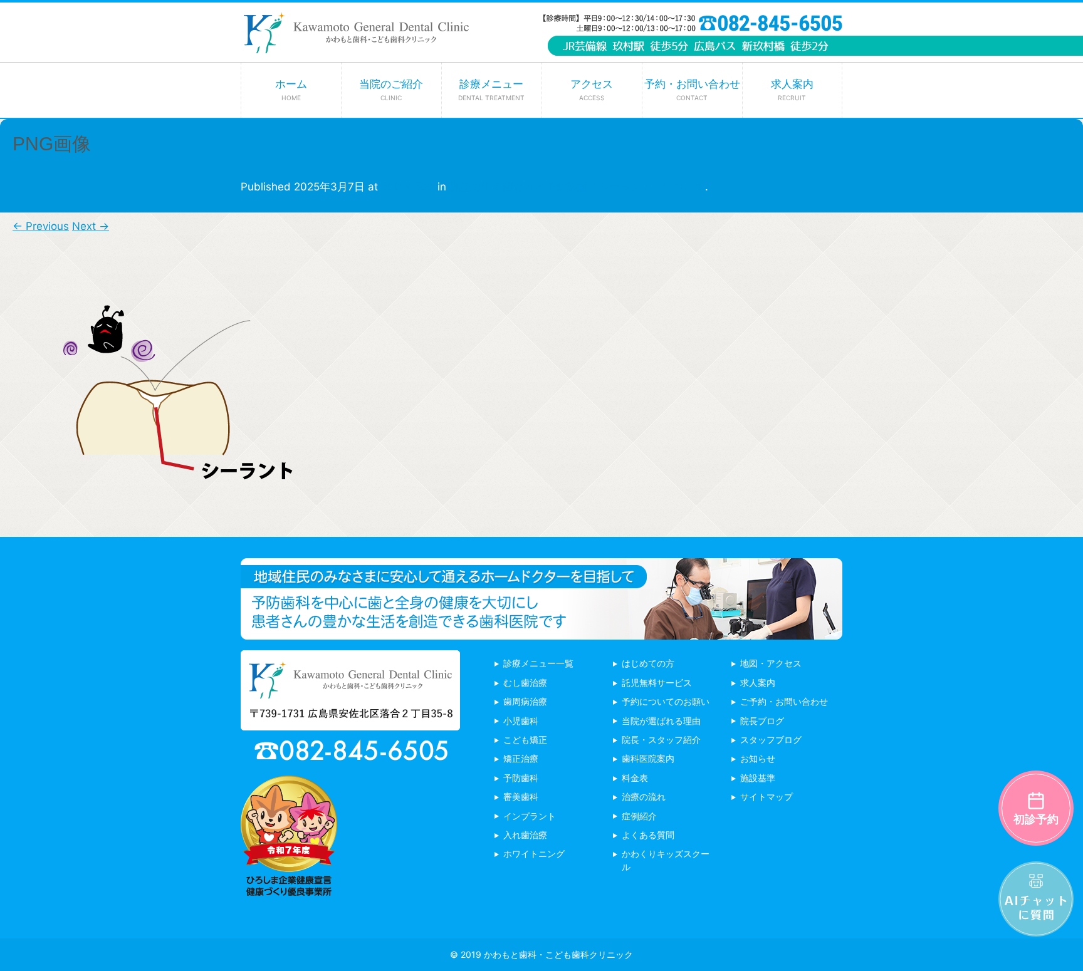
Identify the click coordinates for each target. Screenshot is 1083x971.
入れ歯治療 (525, 834)
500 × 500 (407, 186)
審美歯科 (520, 796)
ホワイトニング (534, 853)
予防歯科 (520, 777)
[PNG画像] (156, 527)
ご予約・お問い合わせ (784, 701)
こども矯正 (525, 739)
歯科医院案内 (648, 758)
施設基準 (757, 777)
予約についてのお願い (665, 701)
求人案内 (792, 89)
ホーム (291, 89)
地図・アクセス (771, 663)
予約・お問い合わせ (692, 89)
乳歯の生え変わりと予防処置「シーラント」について (577, 186)
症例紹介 (639, 816)
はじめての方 (648, 663)
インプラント (529, 816)
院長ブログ (762, 720)
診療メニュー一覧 (538, 663)
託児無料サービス (657, 682)
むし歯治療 (525, 682)
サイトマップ (766, 796)
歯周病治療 (525, 701)
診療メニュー (491, 89)
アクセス (591, 89)
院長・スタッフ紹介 (661, 739)
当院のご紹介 (391, 89)
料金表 (635, 777)
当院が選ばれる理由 (661, 720)
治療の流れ (644, 796)
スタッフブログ (771, 739)
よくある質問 (648, 834)
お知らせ (757, 758)
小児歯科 (520, 720)
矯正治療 (520, 758)
